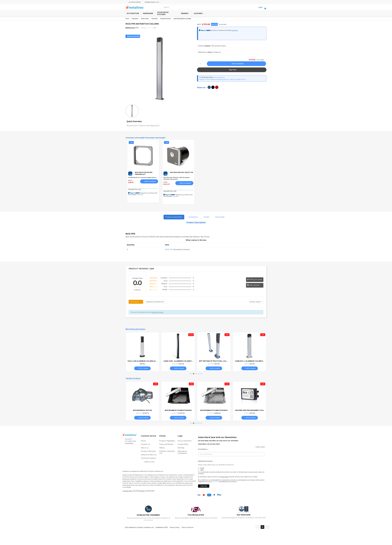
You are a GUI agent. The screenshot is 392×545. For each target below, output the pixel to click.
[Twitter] (262, 527)
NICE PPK (169, 249)
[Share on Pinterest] (216, 87)
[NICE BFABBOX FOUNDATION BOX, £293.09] (142, 401)
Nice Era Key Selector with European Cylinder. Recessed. (176, 178)
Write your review (255, 279)
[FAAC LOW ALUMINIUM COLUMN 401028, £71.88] (249, 351)
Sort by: (252, 302)
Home (127, 18)
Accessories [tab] (193, 217)
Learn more (215, 481)
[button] (264, 7)
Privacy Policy (224, 476)
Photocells (155, 18)
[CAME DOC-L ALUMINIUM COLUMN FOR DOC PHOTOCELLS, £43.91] (214, 351)
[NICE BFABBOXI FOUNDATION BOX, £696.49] (178, 401)
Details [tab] (206, 217)
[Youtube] (268, 527)
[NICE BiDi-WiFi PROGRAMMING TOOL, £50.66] (214, 401)
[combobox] (197, 7)
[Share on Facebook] (209, 87)
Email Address (203, 449)
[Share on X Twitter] (213, 87)
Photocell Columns (165, 18)
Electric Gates (145, 18)
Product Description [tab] (174, 217)
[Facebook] (257, 527)
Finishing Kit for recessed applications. (142, 177)
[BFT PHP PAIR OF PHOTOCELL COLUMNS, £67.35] (178, 351)
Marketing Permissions (205, 461)
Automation (135, 18)
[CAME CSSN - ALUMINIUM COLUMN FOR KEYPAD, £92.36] (142, 351)
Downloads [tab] (219, 217)
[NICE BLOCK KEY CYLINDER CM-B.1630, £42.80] (249, 401)
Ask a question (254, 285)
